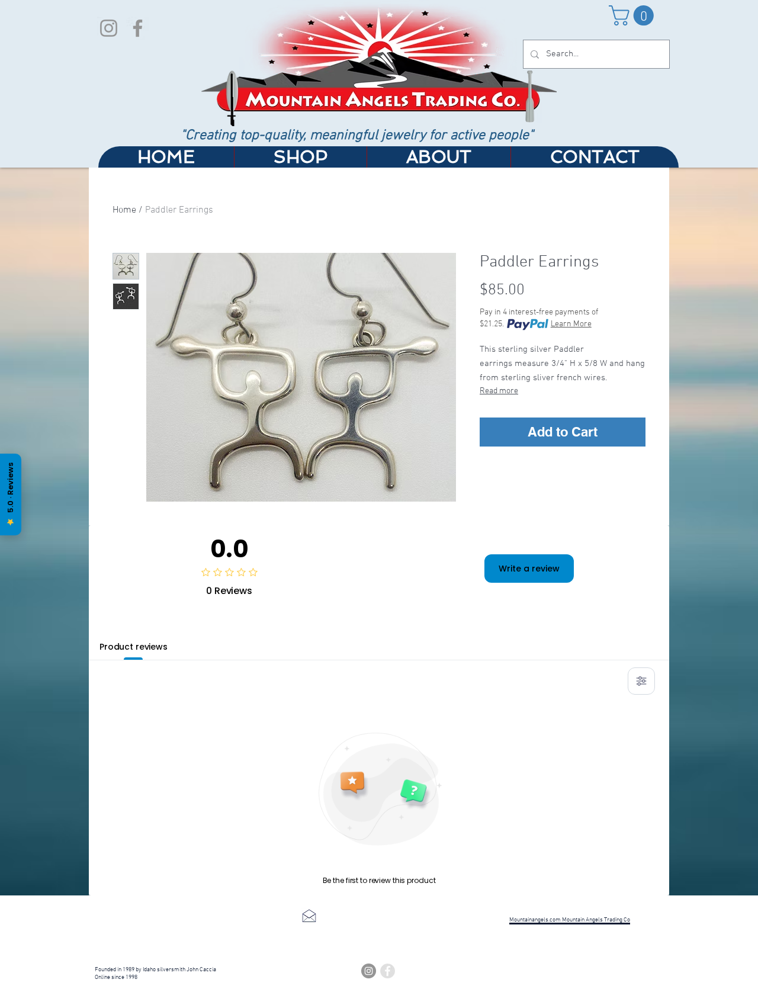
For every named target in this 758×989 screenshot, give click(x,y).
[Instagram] (108, 28)
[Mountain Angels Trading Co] (387, 971)
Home (124, 210)
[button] (634, 15)
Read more (499, 391)
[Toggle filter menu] (641, 681)
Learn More (571, 324)
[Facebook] (137, 28)
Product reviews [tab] (133, 647)
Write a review (529, 568)
